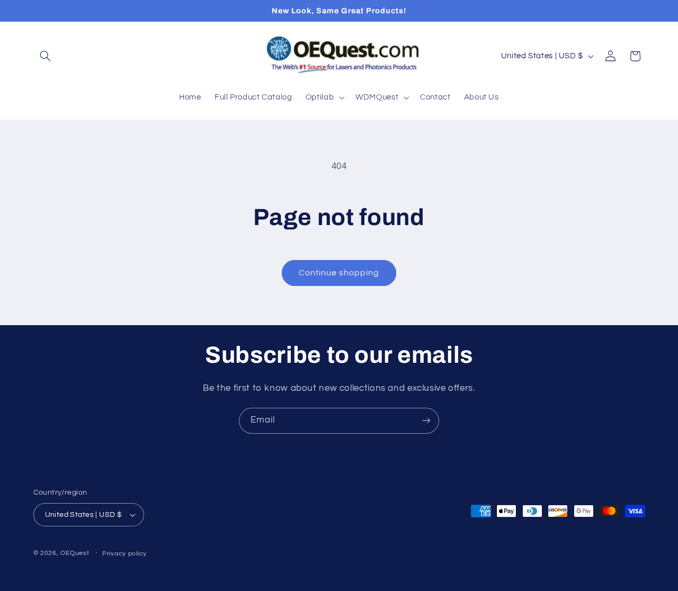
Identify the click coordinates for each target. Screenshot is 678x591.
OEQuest (74, 553)
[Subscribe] (426, 421)
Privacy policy (124, 554)
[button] (45, 56)
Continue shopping (339, 272)
